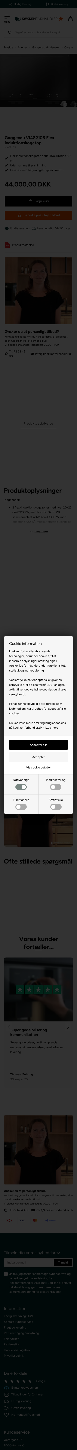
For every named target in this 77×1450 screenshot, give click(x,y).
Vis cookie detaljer (38, 767)
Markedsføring (55, 780)
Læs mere (52, 727)
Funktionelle (21, 800)
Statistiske (56, 800)
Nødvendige (21, 780)
